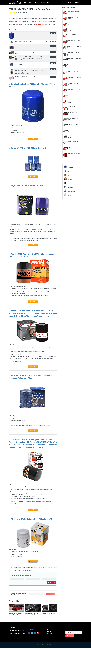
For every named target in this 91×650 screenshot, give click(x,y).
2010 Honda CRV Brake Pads (74, 147)
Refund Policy (49, 633)
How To (49, 2)
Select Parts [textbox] (45, 579)
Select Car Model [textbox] (30, 579)
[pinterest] (38, 633)
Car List (36, 2)
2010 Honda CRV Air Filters (74, 89)
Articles (31, 2)
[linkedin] (35, 633)
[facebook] (29, 633)
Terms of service (49, 634)
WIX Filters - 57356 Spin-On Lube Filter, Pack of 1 (31, 519)
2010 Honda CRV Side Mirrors (74, 46)
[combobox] (17, 579)
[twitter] (32, 633)
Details (46, 33)
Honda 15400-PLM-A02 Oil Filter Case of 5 (28, 148)
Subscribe (77, 2)
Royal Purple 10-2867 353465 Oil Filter (27, 186)
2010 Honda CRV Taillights (74, 153)
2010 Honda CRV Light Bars (74, 95)
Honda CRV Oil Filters (41, 24)
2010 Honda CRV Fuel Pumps (74, 77)
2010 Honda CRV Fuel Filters (74, 58)
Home (25, 2)
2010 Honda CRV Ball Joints (74, 52)
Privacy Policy (49, 631)
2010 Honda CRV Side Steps (74, 64)
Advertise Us (49, 629)
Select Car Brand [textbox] (14, 579)
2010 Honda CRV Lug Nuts (74, 40)
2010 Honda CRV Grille (73, 124)
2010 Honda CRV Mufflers (73, 71)
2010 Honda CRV (22, 24)
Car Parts (43, 2)
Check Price (53, 33)
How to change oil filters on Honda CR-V (20, 568)
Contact (48, 636)
